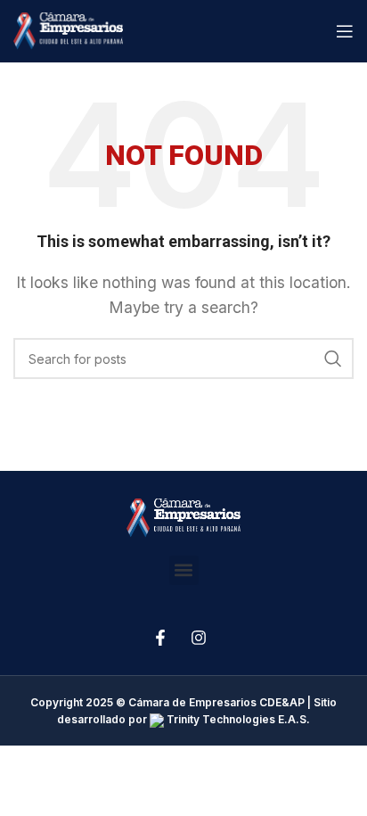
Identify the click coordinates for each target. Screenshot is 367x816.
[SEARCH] (333, 358)
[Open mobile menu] (345, 31)
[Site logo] (68, 29)
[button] (184, 570)
